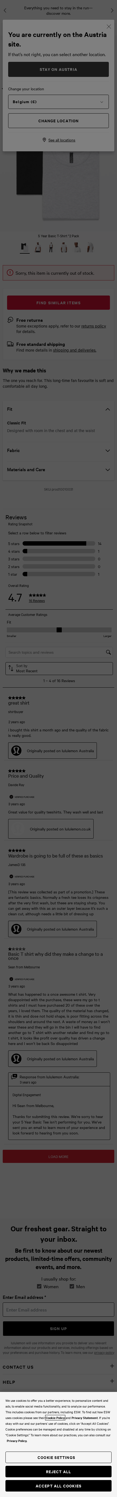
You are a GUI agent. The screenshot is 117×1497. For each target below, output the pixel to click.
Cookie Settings (56, 1457)
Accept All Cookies (59, 1486)
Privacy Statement (85, 1417)
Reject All (58, 1471)
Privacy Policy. (17, 1440)
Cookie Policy (55, 1417)
